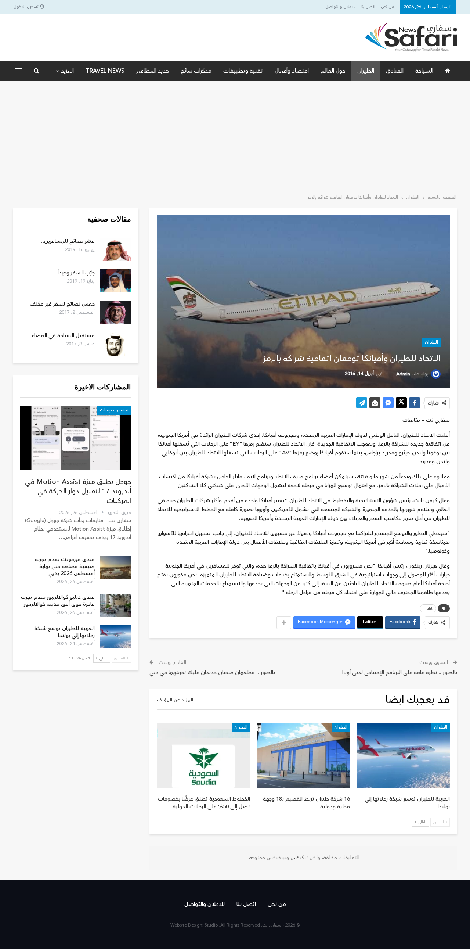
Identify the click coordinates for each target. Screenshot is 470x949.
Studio (211, 925)
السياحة (424, 70)
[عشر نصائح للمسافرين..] (115, 249)
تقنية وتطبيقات (243, 70)
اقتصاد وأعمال (292, 70)
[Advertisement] (235, 136)
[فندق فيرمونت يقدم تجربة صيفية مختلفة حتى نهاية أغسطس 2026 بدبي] (115, 567)
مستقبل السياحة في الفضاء (63, 335)
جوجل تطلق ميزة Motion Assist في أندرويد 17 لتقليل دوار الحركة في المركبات (78, 491)
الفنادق (395, 70)
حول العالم (333, 70)
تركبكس (298, 858)
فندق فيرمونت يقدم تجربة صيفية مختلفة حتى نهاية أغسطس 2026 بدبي (65, 566)
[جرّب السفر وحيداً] (115, 281)
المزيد (67, 70)
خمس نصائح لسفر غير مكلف (62, 304)
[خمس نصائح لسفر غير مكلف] (115, 312)
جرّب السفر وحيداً (76, 273)
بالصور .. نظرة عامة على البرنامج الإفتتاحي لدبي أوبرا (399, 672)
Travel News (105, 70)
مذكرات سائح (196, 70)
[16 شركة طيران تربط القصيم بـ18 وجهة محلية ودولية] (303, 755)
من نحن (387, 6)
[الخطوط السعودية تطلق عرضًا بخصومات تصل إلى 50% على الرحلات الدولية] (203, 755)
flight (428, 608)
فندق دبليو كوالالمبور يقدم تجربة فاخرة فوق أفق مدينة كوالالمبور (58, 600)
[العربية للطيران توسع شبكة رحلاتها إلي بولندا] (403, 755)
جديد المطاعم (152, 70)
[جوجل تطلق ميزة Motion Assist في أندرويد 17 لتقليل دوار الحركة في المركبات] (75, 438)
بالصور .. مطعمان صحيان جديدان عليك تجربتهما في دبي (212, 672)
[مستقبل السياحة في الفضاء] (115, 344)
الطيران (365, 70)
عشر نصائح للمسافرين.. (68, 241)
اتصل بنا (368, 6)
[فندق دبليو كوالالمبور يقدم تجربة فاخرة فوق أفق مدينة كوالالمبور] (115, 605)
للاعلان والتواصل (340, 6)
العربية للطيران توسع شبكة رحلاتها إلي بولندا (64, 632)
